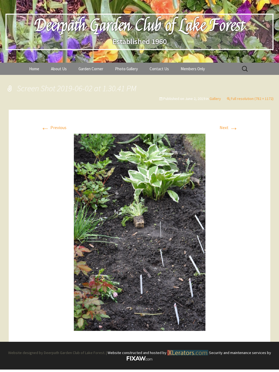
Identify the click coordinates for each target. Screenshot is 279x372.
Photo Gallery (126, 68)
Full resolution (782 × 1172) (252, 98)
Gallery (215, 98)
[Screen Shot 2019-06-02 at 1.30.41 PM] (139, 231)
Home (34, 68)
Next (229, 127)
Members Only (193, 68)
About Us (59, 68)
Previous (53, 127)
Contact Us (159, 68)
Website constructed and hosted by (137, 352)
